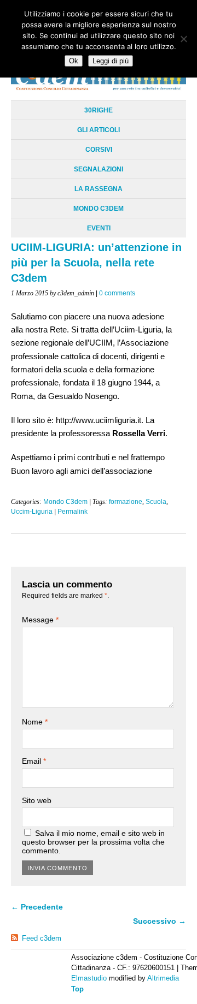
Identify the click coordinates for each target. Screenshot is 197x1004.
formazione (125, 502)
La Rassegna (98, 189)
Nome (35, 721)
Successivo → (159, 921)
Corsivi (98, 149)
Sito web (36, 800)
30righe (98, 110)
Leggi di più (110, 61)
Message (40, 619)
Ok (73, 61)
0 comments (117, 293)
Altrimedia (163, 978)
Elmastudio (89, 978)
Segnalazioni (98, 169)
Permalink (72, 511)
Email (34, 761)
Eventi (99, 228)
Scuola (156, 502)
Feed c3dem (41, 938)
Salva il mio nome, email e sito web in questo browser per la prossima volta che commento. (93, 842)
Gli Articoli (98, 130)
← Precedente (37, 906)
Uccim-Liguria (32, 511)
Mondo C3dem (98, 208)
